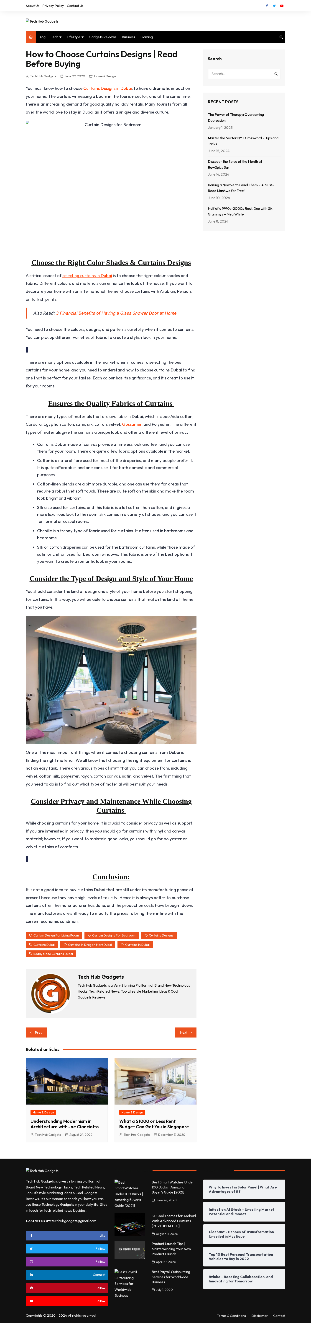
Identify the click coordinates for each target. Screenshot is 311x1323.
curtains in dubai (137, 945)
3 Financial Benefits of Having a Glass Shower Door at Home (116, 313)
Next (183, 1032)
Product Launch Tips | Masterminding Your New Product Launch (171, 1248)
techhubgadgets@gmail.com (73, 1221)
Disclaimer (259, 1316)
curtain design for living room (56, 935)
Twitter (274, 5)
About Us (32, 5)
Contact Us (75, 5)
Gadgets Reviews (103, 37)
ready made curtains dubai (53, 954)
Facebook (266, 5)
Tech (54, 37)
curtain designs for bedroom (113, 935)
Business (128, 37)
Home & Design (105, 76)
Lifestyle (73, 37)
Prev (38, 1032)
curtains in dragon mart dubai (90, 945)
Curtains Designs (161, 935)
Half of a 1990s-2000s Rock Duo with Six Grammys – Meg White (240, 211)
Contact (279, 1316)
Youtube (281, 5)
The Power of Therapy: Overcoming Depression (236, 117)
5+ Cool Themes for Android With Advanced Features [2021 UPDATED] (174, 1221)
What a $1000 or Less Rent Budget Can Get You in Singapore (154, 1123)
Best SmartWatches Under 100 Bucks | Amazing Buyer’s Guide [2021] (173, 1187)
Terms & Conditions (231, 1316)
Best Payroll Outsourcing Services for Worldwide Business (171, 1276)
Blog (42, 37)
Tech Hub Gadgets (43, 76)
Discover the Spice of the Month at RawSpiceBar (235, 164)
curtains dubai (44, 945)
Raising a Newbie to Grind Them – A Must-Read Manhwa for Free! (241, 188)
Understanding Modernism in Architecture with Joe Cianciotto (65, 1123)
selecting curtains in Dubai (87, 275)
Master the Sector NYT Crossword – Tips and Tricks (243, 141)
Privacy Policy (53, 5)
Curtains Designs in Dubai (107, 88)
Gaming (146, 37)
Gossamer (132, 424)
